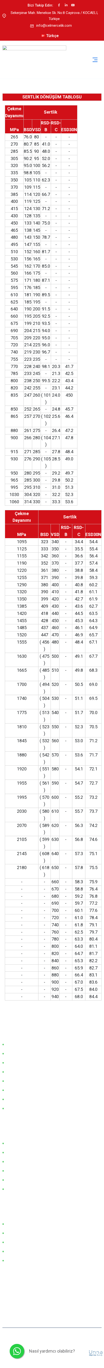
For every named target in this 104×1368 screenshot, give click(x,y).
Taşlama (14, 1251)
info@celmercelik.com (54, 25)
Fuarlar (12, 1053)
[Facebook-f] (59, 5)
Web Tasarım (77, 1353)
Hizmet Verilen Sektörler (26, 1062)
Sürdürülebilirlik (19, 1108)
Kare (11, 1161)
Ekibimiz (13, 1072)
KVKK (11, 1099)
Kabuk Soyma (18, 1242)
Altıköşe (13, 1170)
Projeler (13, 1189)
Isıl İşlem (14, 1260)
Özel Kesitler (17, 1180)
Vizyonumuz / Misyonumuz (29, 1044)
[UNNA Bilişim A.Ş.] (96, 1353)
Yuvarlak (14, 1152)
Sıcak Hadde (17, 1224)
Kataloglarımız (18, 1081)
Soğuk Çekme (18, 1233)
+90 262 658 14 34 (24, 1297)
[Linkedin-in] (66, 5)
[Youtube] (72, 5)
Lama (11, 1143)
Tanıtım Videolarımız (23, 1090)
